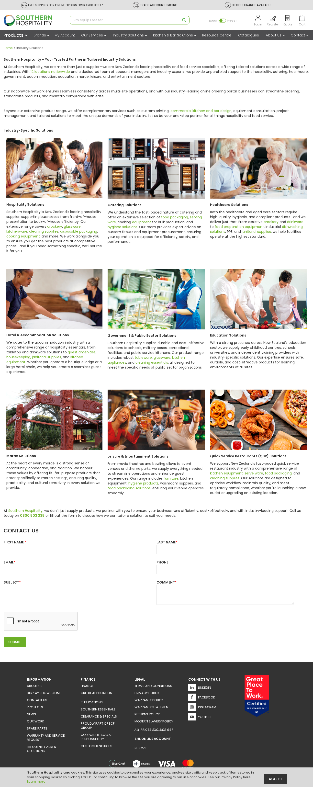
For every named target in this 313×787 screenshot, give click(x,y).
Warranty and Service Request (46, 737)
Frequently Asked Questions (41, 748)
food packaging (174, 217)
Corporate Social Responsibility (96, 736)
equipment (141, 222)
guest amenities (82, 352)
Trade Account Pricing (159, 5)
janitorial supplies (256, 231)
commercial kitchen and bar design (201, 110)
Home (8, 48)
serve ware (254, 473)
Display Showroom (43, 693)
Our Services (92, 35)
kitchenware (16, 231)
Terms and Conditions (153, 686)
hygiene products (143, 483)
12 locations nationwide (50, 71)
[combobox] (130, 20)
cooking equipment (23, 236)
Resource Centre (216, 35)
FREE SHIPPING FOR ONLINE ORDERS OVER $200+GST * (65, 5)
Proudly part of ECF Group (97, 725)
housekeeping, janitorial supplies (33, 357)
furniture (171, 478)
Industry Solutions (129, 35)
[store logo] (34, 20)
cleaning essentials (151, 362)
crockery (54, 226)
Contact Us (37, 700)
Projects (35, 707)
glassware (72, 226)
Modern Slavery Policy (153, 721)
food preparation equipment (239, 226)
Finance (87, 686)
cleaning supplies (43, 231)
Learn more (36, 781)
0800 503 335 (32, 515)
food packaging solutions (129, 488)
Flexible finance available (251, 5)
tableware (143, 357)
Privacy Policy (146, 693)
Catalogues (248, 35)
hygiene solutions (122, 227)
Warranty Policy (148, 700)
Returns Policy (147, 714)
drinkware (295, 221)
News (31, 714)
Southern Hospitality (25, 510)
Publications (92, 702)
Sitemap (140, 747)
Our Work (35, 721)
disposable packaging (78, 231)
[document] (157, 777)
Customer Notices (96, 746)
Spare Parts (37, 728)
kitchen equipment (226, 473)
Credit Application (96, 693)
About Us (274, 35)
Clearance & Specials (99, 716)
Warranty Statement (152, 707)
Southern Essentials (98, 709)
